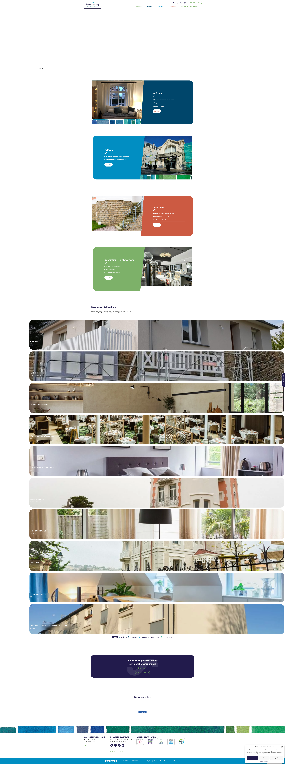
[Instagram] (177, 2)
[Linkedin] (184, 2)
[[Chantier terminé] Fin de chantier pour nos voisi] (134, 705)
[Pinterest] (181, 2)
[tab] (115, 637)
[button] (282, 747)
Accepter (252, 758)
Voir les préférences (276, 758)
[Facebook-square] (115, 745)
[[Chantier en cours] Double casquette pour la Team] (168, 705)
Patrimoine (172, 6)
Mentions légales (146, 761)
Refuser (264, 758)
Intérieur (149, 6)
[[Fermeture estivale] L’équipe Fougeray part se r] (117, 705)
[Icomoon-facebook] (173, 2)
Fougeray (139, 6)
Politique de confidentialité (162, 761)
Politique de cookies (264, 761)
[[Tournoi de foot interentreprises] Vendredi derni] (151, 705)
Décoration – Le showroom (189, 6)
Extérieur (160, 6)
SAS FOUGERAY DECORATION (129, 761)
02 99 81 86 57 (144, 668)
